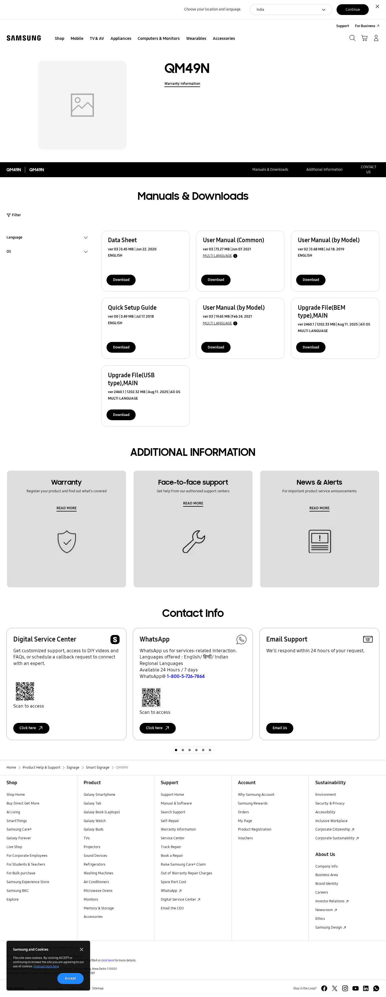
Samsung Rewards (253, 803)
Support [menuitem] (342, 26)
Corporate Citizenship (333, 829)
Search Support (173, 812)
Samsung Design (329, 927)
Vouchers (245, 838)
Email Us (280, 728)
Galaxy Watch (95, 821)
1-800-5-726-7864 (186, 676)
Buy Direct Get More (22, 803)
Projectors (92, 847)
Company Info (326, 866)
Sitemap (97, 988)
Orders (243, 812)
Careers (321, 892)
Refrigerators (94, 864)
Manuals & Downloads (270, 169)
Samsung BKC (17, 890)
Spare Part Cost (173, 882)
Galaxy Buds (93, 829)
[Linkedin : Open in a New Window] (366, 988)
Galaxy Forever (18, 838)
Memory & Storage (99, 908)
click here (107, 960)
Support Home (172, 794)
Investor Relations (330, 901)
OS (8, 252)
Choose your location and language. (212, 9)
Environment (325, 794)
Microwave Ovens (98, 890)
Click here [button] (27, 728)
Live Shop (14, 847)
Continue (353, 9)
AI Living (13, 812)
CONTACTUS (368, 169)
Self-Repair (170, 821)
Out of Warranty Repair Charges (186, 873)
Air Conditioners (96, 882)
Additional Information (324, 169)
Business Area (326, 875)
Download (121, 280)
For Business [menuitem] (365, 26)
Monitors (91, 899)
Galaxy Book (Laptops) (102, 812)
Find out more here (46, 966)
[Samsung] (23, 38)
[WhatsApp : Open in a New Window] (376, 988)
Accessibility (325, 812)
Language (14, 238)
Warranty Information (182, 83)
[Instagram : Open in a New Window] (345, 988)
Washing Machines (98, 873)
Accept (70, 978)
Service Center (173, 838)
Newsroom (324, 910)
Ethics (320, 918)
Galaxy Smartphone (99, 794)
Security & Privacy (330, 803)
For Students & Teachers (25, 864)
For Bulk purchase (20, 873)
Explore (12, 899)
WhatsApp (169, 890)
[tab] (176, 750)
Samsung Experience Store (27, 882)
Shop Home (15, 794)
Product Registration (254, 829)
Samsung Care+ (19, 829)
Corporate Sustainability (335, 838)
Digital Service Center (179, 899)
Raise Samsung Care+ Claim (183, 864)
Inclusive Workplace (331, 821)
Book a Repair (172, 855)
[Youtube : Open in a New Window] (355, 988)
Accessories (93, 916)
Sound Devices (95, 855)
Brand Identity (326, 883)
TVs (87, 838)
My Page (245, 821)
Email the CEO (172, 908)
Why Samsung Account (256, 794)
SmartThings (16, 821)
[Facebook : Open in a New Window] (324, 988)
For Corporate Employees (26, 855)
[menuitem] (60, 38)
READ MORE (67, 508)
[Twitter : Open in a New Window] (334, 988)
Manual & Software (176, 803)
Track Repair (171, 847)
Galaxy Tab (92, 803)
